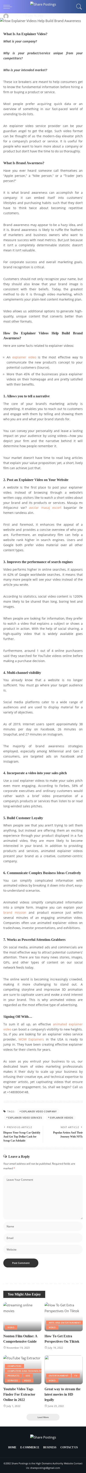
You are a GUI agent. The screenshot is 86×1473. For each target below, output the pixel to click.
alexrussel (16, 15)
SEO (28, 1375)
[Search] (78, 6)
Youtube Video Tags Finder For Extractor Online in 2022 (19, 1394)
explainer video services (25, 1117)
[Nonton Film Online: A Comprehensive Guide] (22, 1316)
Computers (14, 1366)
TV (75, 1375)
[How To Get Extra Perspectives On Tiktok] (64, 1316)
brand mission (14, 913)
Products (13, 1375)
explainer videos (61, 1117)
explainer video (24, 357)
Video (11, 1327)
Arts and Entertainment (65, 1322)
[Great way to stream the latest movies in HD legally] (64, 1369)
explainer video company (39, 1111)
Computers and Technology (25, 1370)
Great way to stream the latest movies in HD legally (62, 1394)
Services (12, 1380)
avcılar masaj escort (45, 508)
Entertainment (58, 1375)
